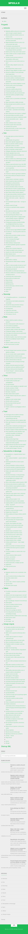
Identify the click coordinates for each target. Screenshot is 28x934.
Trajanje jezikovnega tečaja (12, 439)
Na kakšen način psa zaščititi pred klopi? (15, 367)
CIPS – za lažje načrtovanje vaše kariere (15, 446)
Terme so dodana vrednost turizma (14, 604)
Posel (5, 411)
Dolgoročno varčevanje (11, 310)
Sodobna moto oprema (11, 126)
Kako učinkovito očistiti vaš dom (13, 715)
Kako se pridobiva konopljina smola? (14, 642)
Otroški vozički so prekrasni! (12, 401)
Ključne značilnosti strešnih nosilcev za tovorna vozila (16, 798)
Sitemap (3, 919)
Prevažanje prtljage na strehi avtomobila (15, 108)
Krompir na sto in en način (12, 674)
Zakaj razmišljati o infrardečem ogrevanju (15, 147)
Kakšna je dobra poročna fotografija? (14, 369)
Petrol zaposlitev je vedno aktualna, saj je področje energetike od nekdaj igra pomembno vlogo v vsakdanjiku (15, 433)
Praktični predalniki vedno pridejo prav (15, 250)
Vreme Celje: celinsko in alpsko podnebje (15, 581)
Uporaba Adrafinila (10, 692)
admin (5, 21)
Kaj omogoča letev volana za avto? (14, 68)
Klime (7, 291)
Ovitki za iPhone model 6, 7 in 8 (13, 499)
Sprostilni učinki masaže (11, 585)
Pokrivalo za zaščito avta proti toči (13, 89)
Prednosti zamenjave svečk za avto (14, 91)
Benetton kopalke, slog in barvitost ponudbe (16, 337)
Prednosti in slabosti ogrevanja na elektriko (16, 173)
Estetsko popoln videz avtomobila (13, 124)
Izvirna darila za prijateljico (12, 325)
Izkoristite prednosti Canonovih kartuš (14, 476)
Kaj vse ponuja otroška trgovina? (13, 403)
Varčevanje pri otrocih (11, 314)
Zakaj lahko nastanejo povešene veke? (15, 664)
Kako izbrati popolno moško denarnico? (15, 324)
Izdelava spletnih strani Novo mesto (14, 532)
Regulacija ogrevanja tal (11, 269)
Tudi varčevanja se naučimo (12, 312)
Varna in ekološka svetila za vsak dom (14, 186)
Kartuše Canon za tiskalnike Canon (14, 531)
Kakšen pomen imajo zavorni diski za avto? (16, 51)
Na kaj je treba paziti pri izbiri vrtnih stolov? (15, 190)
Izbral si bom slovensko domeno (13, 306)
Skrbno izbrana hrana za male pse (14, 359)
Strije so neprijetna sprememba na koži (15, 702)
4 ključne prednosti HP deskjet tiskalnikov (15, 469)
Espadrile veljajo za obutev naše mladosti (15, 329)
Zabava (6, 588)
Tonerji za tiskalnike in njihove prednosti (15, 465)
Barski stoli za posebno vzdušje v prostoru (15, 235)
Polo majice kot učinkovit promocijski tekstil (16, 333)
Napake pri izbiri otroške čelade (13, 399)
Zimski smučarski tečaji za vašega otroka (15, 576)
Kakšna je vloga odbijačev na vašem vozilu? (16, 70)
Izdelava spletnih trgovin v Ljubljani (14, 538)
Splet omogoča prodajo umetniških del (15, 181)
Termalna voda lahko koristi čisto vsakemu (15, 627)
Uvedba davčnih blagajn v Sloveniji (14, 448)
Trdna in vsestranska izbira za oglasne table (16, 420)
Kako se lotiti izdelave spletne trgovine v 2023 (16, 482)
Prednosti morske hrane (11, 691)
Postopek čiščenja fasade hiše (13, 185)
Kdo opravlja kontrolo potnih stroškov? (15, 427)
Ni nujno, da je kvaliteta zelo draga (13, 523)
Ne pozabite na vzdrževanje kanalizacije (15, 271)
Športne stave (9, 583)
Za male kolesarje (10, 384)
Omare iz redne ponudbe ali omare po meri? (16, 265)
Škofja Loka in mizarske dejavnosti (14, 248)
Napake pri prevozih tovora (12, 130)
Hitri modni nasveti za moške (12, 344)
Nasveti (6, 347)
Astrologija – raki (10, 621)
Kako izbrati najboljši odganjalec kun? (14, 142)
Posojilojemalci (9, 308)
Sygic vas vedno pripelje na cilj (13, 536)
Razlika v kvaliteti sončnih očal (13, 342)
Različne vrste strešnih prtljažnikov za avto (15, 83)
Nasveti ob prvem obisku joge (13, 732)
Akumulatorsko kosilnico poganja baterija (15, 188)
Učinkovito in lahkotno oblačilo (13, 327)
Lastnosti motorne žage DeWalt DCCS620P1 (16, 229)
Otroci (5, 376)
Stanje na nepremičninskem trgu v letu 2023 (16, 164)
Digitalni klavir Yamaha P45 (12, 512)
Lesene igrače (9, 405)
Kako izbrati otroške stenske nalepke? (15, 192)
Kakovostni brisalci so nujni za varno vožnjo (16, 128)
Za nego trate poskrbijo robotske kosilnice (16, 194)
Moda (5, 317)
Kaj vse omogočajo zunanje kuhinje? (14, 149)
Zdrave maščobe (10, 730)
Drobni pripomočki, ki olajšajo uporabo (15, 562)
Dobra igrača (9, 602)
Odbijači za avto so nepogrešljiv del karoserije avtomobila (18, 849)
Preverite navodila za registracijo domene (15, 467)
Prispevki (4, 25)
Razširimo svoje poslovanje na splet (14, 510)
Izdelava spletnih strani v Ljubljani (13, 540)
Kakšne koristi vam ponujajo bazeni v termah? (16, 595)
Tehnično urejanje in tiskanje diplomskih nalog (16, 429)
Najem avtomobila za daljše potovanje (14, 102)
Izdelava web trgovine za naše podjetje (15, 501)
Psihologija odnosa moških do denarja (14, 414)
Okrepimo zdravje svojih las (12, 677)
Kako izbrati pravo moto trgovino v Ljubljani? (16, 113)
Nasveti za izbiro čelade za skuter (13, 76)
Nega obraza (9, 737)
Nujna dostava (9, 280)
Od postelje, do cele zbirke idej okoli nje (15, 267)
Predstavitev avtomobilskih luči (13, 46)
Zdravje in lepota (9, 624)
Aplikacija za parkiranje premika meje (14, 525)
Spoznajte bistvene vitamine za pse (14, 356)
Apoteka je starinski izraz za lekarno (14, 733)
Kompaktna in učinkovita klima (13, 183)
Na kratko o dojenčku (11, 392)
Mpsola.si (14, 3)
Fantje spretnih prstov (11, 566)
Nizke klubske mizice (11, 254)
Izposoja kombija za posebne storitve (14, 115)
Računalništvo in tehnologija (12, 451)
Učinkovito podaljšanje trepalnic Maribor (15, 339)
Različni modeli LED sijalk (11, 205)
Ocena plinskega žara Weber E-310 (14, 214)
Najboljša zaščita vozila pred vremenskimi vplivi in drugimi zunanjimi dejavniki (17, 777)
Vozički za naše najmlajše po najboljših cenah (16, 386)
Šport (5, 569)
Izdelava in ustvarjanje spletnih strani (14, 517)
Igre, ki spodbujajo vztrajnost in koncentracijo (16, 600)
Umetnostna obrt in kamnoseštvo (13, 276)
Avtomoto (7, 28)
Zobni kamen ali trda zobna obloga (14, 653)
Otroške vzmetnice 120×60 (12, 388)
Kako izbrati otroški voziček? (12, 393)
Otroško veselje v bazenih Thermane (14, 378)
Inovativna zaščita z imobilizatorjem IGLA (15, 78)
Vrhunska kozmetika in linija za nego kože (15, 679)
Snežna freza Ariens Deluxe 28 (13, 220)
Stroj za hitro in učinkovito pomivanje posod (16, 426)
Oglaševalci (8, 564)
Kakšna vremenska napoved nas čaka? (15, 365)
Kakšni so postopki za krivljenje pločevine (15, 546)
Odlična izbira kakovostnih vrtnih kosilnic (15, 196)
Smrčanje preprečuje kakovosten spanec (15, 681)
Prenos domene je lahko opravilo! (13, 555)
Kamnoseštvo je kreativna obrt (13, 278)
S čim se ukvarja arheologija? (12, 239)
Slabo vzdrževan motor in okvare (13, 123)
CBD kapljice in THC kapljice (12, 676)
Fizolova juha (9, 287)
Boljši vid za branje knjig (11, 648)
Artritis (7, 741)
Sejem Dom (8, 289)
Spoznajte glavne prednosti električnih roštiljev (17, 819)
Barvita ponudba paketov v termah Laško (15, 640)
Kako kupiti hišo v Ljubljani (12, 237)
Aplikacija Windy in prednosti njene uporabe (16, 358)
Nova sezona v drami (10, 617)
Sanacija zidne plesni (11, 241)
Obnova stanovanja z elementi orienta (14, 285)
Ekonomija (7, 294)
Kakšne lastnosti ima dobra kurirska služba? (16, 444)
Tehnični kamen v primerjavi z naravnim (15, 179)
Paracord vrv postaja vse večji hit (13, 610)
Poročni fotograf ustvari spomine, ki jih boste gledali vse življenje (18, 861)
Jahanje (7, 580)
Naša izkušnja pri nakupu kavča (13, 243)
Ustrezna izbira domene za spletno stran (15, 484)
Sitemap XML (6, 746)
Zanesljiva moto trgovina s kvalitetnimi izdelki (16, 117)
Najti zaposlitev (9, 437)
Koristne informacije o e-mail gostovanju (15, 474)
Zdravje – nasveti (10, 735)
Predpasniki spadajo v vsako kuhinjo (14, 331)
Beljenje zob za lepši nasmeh (12, 717)
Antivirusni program (10, 559)
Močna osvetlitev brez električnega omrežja (16, 158)
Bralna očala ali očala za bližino (13, 655)
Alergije (7, 743)
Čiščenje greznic (10, 284)
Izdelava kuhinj (9, 282)
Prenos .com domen (10, 557)
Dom (5, 133)
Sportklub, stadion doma (11, 578)
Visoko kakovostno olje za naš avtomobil (15, 93)
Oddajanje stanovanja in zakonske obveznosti (16, 151)
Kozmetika (8, 619)
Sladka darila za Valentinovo (12, 606)
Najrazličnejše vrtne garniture (12, 140)
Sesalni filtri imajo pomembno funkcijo (14, 304)
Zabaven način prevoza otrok (12, 390)
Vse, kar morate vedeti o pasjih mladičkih (15, 354)
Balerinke (8, 340)
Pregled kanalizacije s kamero (13, 560)
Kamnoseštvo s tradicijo (11, 259)
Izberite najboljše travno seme (13, 153)
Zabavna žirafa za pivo (11, 608)
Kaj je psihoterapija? (10, 696)
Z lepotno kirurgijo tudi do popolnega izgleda (16, 694)
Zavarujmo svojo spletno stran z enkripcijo (15, 493)
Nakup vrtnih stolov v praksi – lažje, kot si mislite (17, 829)
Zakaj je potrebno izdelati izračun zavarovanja (16, 615)
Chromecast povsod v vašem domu (14, 534)
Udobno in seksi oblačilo (11, 335)
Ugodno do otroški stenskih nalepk (14, 252)
